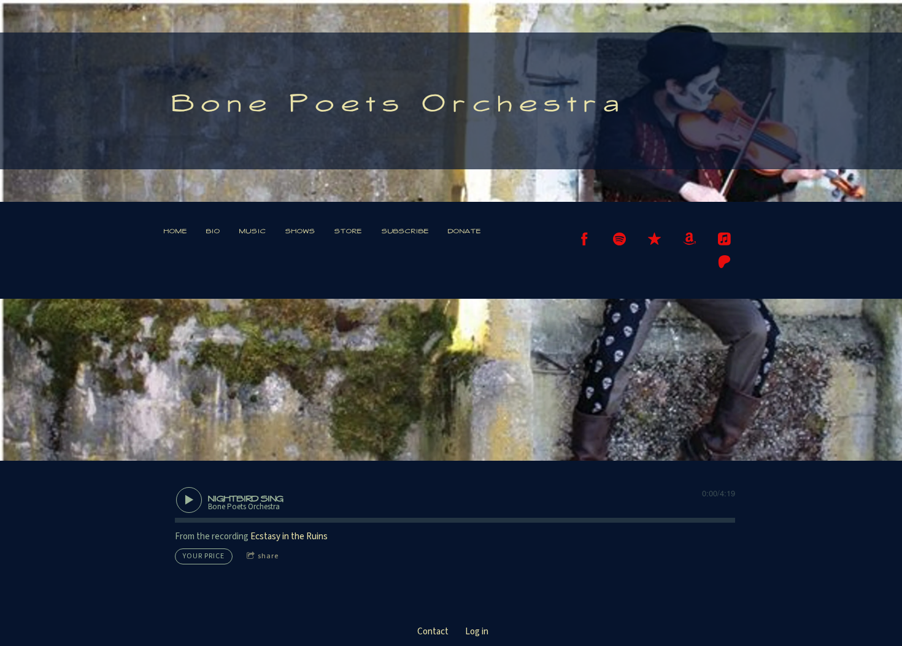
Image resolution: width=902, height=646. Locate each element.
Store (348, 230)
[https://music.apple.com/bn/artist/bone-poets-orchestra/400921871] (724, 239)
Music (252, 230)
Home (175, 230)
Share (268, 556)
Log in (476, 631)
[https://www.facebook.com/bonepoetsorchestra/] (584, 239)
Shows (300, 230)
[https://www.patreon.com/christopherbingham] (724, 261)
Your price (204, 556)
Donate (464, 230)
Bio (213, 230)
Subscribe (405, 230)
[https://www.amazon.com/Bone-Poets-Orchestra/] (689, 239)
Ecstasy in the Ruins (289, 536)
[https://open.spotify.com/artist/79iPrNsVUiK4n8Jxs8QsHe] (619, 239)
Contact (433, 631)
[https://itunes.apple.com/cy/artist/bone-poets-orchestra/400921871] (654, 239)
